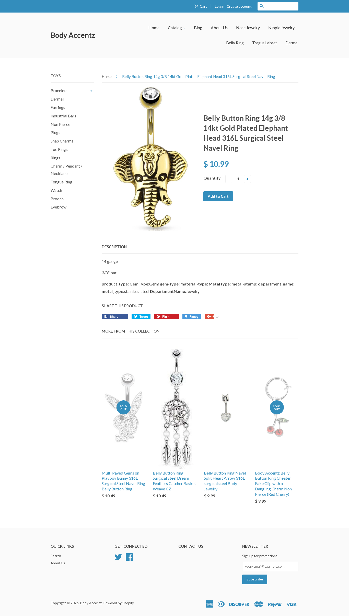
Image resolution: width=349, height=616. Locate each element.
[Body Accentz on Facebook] (129, 556)
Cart (203, 6)
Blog (198, 27)
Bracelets (59, 90)
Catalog (175, 27)
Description (114, 246)
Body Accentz (73, 35)
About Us (219, 27)
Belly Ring (235, 42)
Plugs (55, 132)
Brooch (57, 198)
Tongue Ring (61, 181)
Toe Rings (59, 149)
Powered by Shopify (118, 603)
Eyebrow (58, 206)
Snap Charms (62, 140)
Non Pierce (60, 124)
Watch (56, 190)
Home (153, 27)
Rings (55, 157)
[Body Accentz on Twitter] (118, 556)
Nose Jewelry (248, 27)
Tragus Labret (264, 42)
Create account (239, 6)
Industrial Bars (63, 115)
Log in (219, 6)
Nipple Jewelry (281, 27)
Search (56, 556)
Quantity (212, 177)
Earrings (58, 107)
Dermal (291, 42)
